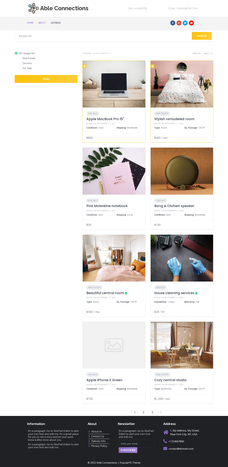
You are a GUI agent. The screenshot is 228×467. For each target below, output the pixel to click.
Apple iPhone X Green (104, 380)
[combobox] (207, 53)
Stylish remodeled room (174, 119)
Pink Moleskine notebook (107, 206)
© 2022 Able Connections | (104, 462)
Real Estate (162, 113)
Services (160, 287)
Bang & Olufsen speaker (174, 206)
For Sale (92, 113)
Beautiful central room (105, 293)
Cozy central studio (170, 380)
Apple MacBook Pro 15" (105, 119)
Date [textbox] (206, 53)
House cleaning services (174, 293)
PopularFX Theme (130, 462)
